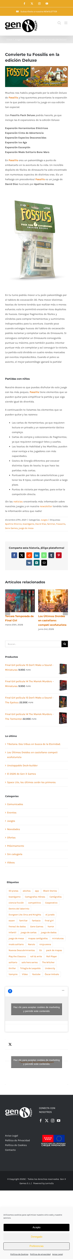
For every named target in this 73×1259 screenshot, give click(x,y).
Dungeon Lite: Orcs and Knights (25, 910)
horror (51, 922)
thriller (12, 964)
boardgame (28, 524)
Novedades (13, 824)
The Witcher (48, 958)
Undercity (50, 964)
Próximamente (15, 841)
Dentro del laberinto (19, 904)
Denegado (36, 1236)
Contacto (10, 1145)
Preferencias (37, 1246)
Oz (40, 946)
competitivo (34, 898)
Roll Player (51, 952)
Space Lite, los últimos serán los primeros (31, 777)
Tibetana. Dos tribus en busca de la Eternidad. (34, 739)
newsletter (46, 506)
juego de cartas (28, 928)
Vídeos (11, 858)
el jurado (49, 910)
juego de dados (49, 928)
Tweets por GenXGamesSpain (36, 1057)
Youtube (36, 970)
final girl (49, 916)
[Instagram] (52, 1116)
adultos (27, 886)
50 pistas (13, 886)
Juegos (44, 520)
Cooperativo (51, 898)
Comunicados (15, 799)
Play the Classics (17, 952)
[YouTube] (58, 1116)
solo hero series (30, 958)
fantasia (36, 916)
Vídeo (25, 970)
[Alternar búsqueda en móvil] (59, 23)
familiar (51, 524)
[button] (7, 608)
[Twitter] (46, 1116)
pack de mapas (54, 946)
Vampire (13, 970)
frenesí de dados (17, 922)
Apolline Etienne (13, 524)
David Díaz (40, 524)
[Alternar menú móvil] (66, 23)
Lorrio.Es (49, 1179)
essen (12, 916)
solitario (13, 958)
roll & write (36, 952)
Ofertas (11, 833)
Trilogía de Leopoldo (30, 964)
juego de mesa (26, 528)
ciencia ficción (16, 898)
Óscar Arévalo (52, 970)
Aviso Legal (57, 1254)
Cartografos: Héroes (35, 892)
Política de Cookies (19, 1254)
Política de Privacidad (17, 1135)
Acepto (36, 1227)
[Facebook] (40, 1116)
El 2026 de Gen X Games (21, 769)
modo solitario (16, 940)
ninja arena (45, 940)
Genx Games (11, 528)
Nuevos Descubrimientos (22, 946)
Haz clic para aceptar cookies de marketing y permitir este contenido (36, 1004)
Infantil (12, 928)
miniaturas (58, 934)
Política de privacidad (40, 1254)
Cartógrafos (56, 892)
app (37, 886)
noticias (18, 501)
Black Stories (50, 886)
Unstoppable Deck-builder (22, 761)
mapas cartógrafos (38, 934)
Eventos (11, 808)
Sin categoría (14, 849)
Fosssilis (60, 524)
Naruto (31, 940)
